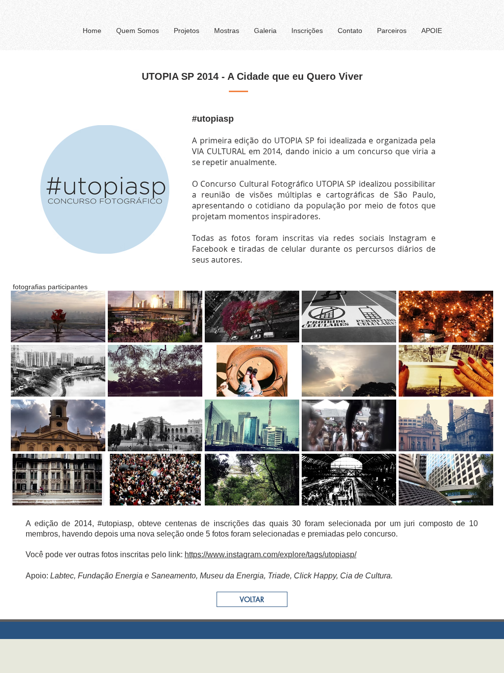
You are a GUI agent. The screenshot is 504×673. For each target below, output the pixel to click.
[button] (186, 30)
